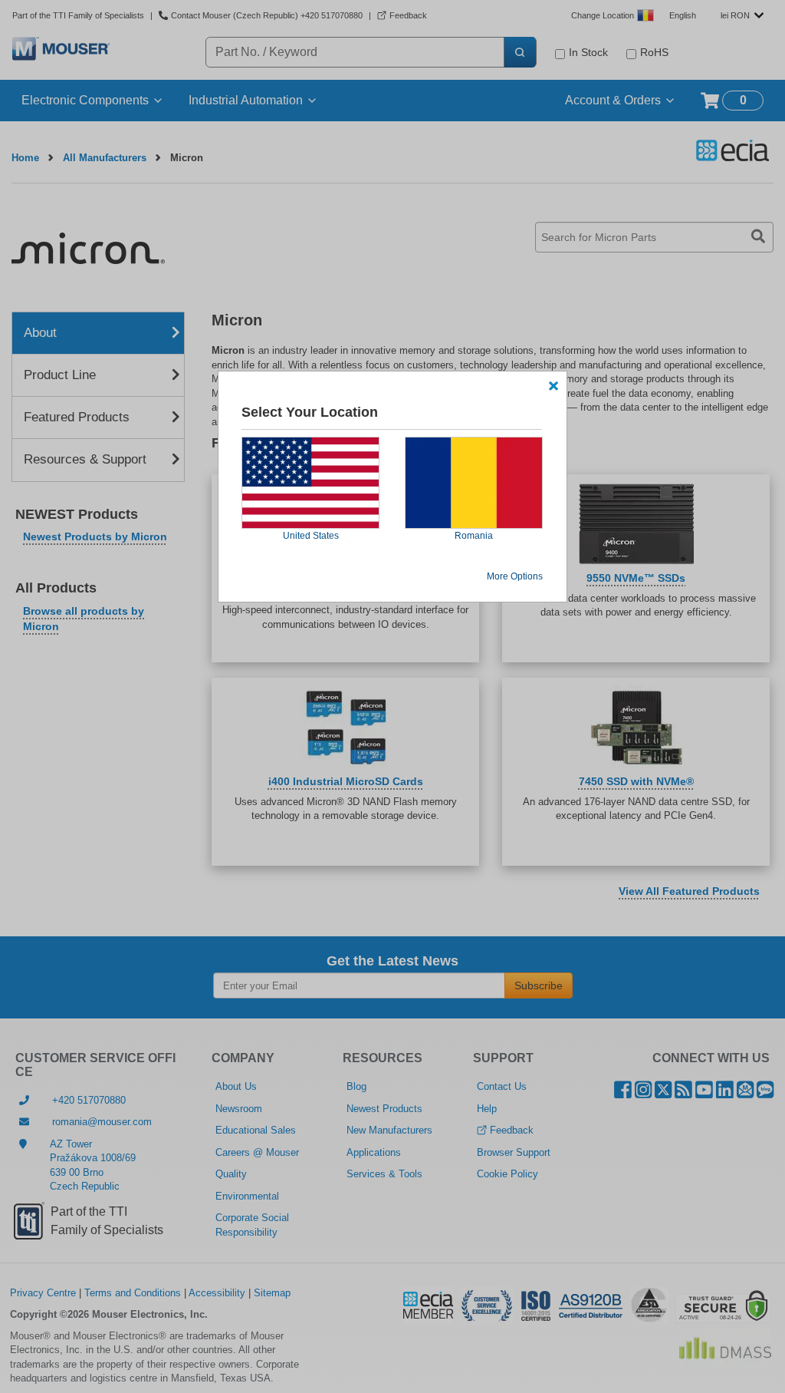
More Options (515, 576)
